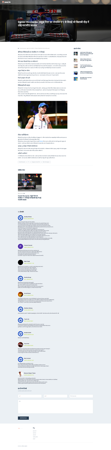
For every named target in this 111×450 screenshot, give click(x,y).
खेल (24, 193)
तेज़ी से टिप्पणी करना (23, 418)
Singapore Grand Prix (36, 162)
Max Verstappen (46, 162)
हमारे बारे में (34, 431)
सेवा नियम (34, 433)
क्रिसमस (41, 141)
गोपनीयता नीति (35, 437)
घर (18, 18)
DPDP (34, 439)
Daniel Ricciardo (22, 162)
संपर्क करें (34, 435)
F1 (28, 162)
